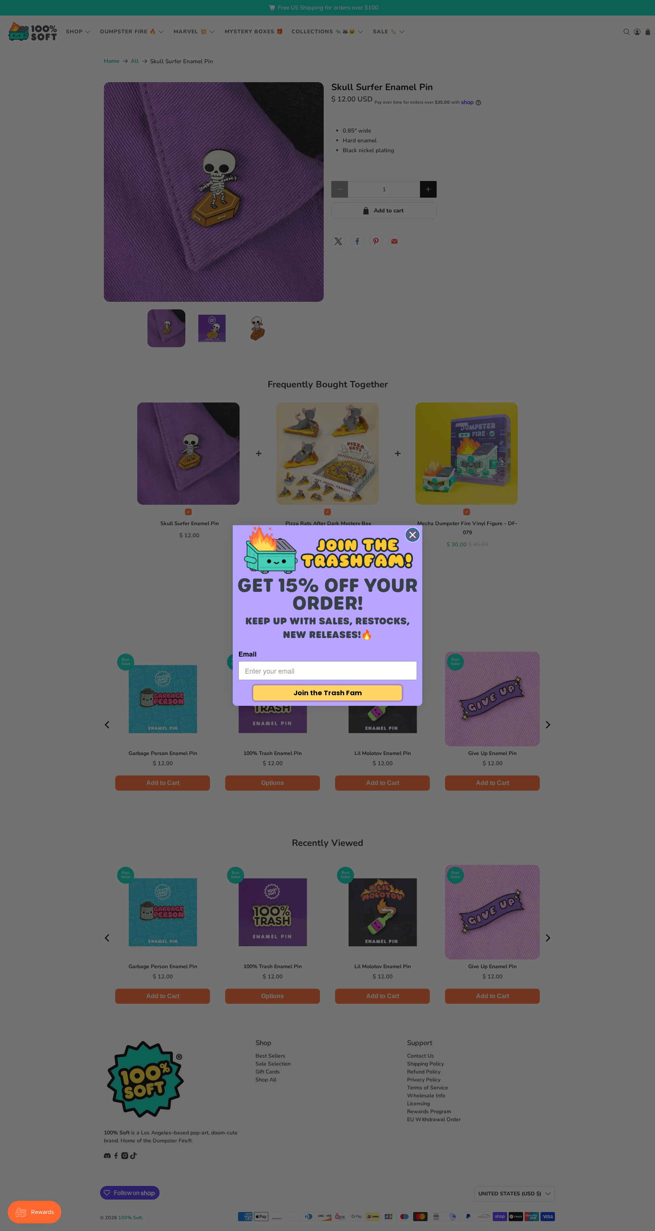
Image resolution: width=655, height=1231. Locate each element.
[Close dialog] (412, 534)
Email (247, 654)
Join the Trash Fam (327, 692)
